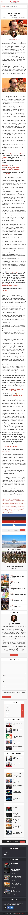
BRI (13, 502)
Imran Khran (5, 505)
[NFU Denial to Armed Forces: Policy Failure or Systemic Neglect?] (9, 820)
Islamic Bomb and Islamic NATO (17, 730)
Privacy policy (6, 854)
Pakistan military (16, 506)
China (19, 502)
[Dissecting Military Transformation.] (9, 748)
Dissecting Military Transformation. (17, 747)
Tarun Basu (13, 609)
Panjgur (23, 507)
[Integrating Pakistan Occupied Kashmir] (9, 736)
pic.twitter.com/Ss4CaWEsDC (11, 446)
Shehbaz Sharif (10, 510)
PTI (7, 509)
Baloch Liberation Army (18, 499)
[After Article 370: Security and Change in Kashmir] (9, 775)
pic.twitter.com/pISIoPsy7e (10, 285)
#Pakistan (5, 166)
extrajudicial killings (14, 503)
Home (3, 6)
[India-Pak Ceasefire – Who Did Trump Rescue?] (9, 815)
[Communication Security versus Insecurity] (9, 798)
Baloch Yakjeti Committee (8, 500)
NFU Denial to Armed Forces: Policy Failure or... (17, 821)
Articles (14, 11)
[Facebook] (8, 907)
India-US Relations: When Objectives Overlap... (15, 607)
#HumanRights (6, 284)
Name (3, 675)
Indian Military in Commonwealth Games (17, 793)
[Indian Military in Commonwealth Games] (9, 792)
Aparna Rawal (17, 17)
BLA (10, 502)
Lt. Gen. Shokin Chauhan (15, 595)
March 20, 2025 (6, 174)
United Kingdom (10, 512)
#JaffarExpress (10, 154)
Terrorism (20, 510)
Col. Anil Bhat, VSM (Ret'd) (15, 603)
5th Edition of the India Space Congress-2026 (16, 601)
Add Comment (10, 17)
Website (3, 687)
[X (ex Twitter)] (5, 907)
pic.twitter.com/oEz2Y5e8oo (10, 391)
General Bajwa (22, 503)
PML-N (4, 509)
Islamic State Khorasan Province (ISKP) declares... (15, 892)
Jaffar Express (14, 505)
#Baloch (4, 157)
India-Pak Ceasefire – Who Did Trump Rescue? (17, 815)
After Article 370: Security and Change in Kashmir (16, 583)
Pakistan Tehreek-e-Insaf (15, 507)
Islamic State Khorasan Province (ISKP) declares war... (17, 833)
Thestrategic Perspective (20, 913)
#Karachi (5, 159)
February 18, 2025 (7, 290)
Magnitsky (5, 506)
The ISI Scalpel (16, 807)
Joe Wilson (20, 505)
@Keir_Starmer (17, 272)
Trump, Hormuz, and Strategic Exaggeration (17, 577)
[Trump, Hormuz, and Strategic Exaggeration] (9, 742)
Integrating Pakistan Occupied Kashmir (17, 736)
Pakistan (10, 506)
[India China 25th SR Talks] (9, 724)
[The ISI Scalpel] (9, 809)
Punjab (10, 509)
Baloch (10, 499)
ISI (9, 505)
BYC (16, 502)
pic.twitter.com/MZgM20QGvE (11, 169)
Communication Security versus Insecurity (17, 798)
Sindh (16, 510)
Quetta (14, 509)
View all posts (14, 654)
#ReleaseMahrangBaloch (15, 389)
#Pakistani (22, 154)
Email (3, 681)
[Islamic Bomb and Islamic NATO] (9, 730)
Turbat (4, 512)
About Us (6, 852)
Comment (4, 663)
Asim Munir (5, 499)
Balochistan (17, 500)
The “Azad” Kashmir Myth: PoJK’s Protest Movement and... (17, 589)
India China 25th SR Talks (17, 724)
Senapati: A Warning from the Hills (18, 594)
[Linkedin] (11, 907)
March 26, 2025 (17, 395)
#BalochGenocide (13, 167)
